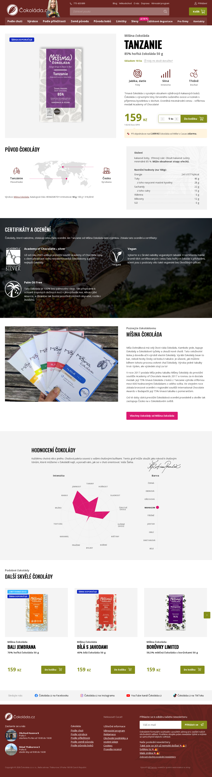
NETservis (152, 767)
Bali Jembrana (21, 646)
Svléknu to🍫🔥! (149, 749)
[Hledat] (165, 11)
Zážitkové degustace (160, 21)
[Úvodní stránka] (28, 9)
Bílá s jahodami (92, 646)
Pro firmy (183, 21)
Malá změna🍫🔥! (150, 753)
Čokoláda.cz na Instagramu (99, 695)
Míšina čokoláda (136, 35)
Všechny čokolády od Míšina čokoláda (152, 415)
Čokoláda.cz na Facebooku (53, 695)
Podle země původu (82, 741)
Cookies (108, 745)
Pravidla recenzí (113, 749)
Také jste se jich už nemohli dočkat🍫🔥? (163, 745)
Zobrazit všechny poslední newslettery (158, 756)
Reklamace (110, 734)
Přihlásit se (192, 724)
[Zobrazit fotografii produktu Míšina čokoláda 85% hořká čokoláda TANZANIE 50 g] (60, 130)
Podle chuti (77, 730)
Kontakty (199, 21)
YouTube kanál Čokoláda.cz (146, 695)
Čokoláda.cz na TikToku (190, 695)
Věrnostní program (114, 730)
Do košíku (191, 119)
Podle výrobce (79, 734)
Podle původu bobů (82, 745)
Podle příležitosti (80, 738)
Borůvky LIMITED (163, 646)
